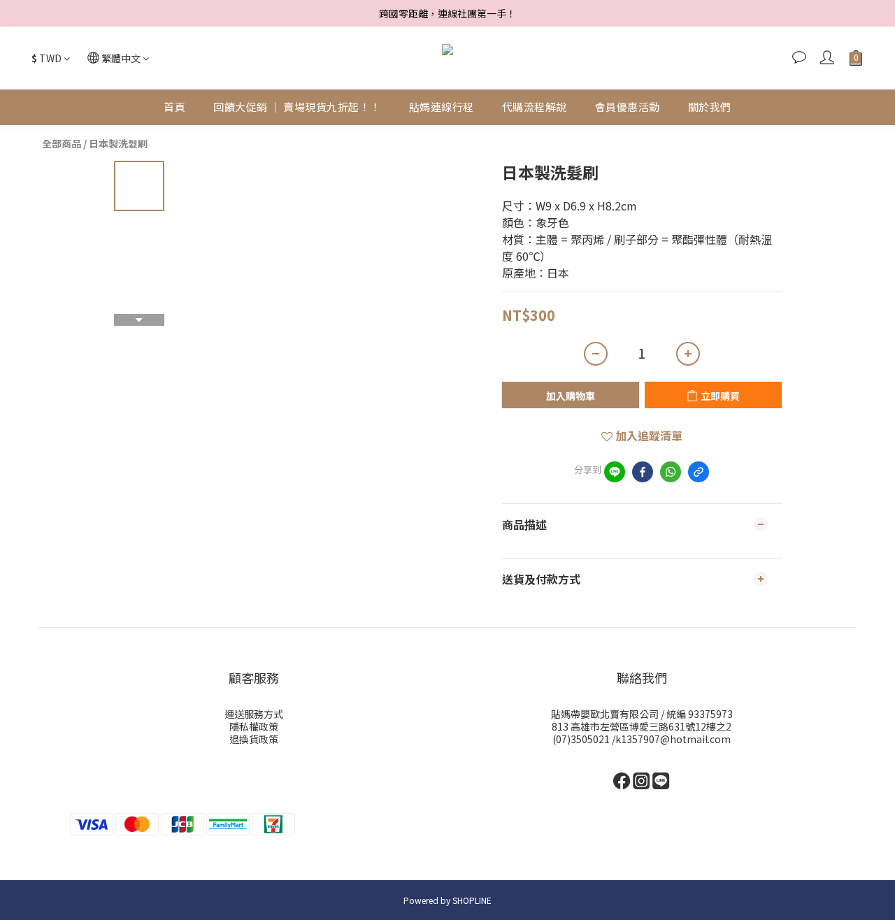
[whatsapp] (670, 471)
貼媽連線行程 (441, 106)
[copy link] (698, 471)
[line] (614, 471)
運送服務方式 (253, 714)
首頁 (174, 106)
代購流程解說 (534, 106)
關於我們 (709, 106)
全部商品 (61, 143)
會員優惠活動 (627, 106)
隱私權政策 (253, 726)
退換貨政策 (253, 739)
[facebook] (642, 471)
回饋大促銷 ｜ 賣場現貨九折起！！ (297, 106)
